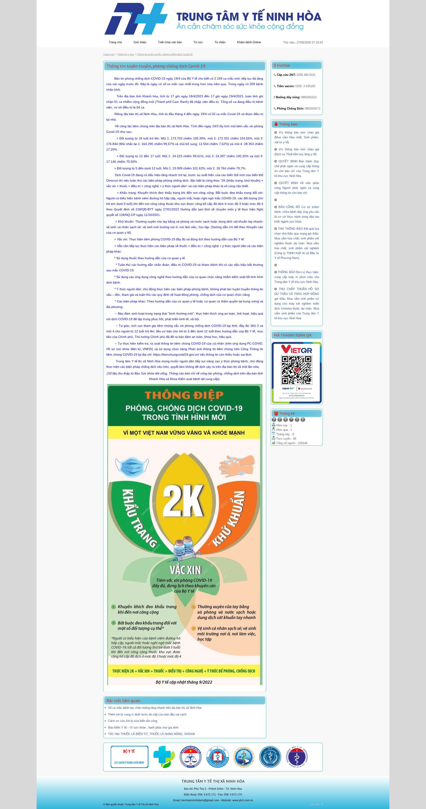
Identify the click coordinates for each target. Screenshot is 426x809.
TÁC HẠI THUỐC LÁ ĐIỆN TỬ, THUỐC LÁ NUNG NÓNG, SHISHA (151, 734)
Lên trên (315, 804)
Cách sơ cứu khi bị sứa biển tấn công (132, 721)
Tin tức (198, 42)
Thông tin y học (125, 54)
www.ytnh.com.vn (242, 800)
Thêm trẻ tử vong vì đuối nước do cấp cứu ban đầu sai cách (147, 714)
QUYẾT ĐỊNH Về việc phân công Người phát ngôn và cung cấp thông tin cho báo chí (296, 187)
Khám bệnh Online (249, 42)
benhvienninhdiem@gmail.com (200, 800)
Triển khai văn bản (170, 42)
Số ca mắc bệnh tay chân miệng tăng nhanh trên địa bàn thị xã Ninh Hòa (154, 707)
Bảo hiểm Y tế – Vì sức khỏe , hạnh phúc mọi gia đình (143, 727)
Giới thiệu (140, 42)
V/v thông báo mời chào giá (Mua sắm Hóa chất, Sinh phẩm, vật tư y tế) (296, 137)
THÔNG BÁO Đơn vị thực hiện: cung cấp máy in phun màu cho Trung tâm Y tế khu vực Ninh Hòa (296, 277)
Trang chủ (115, 42)
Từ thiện (220, 42)
